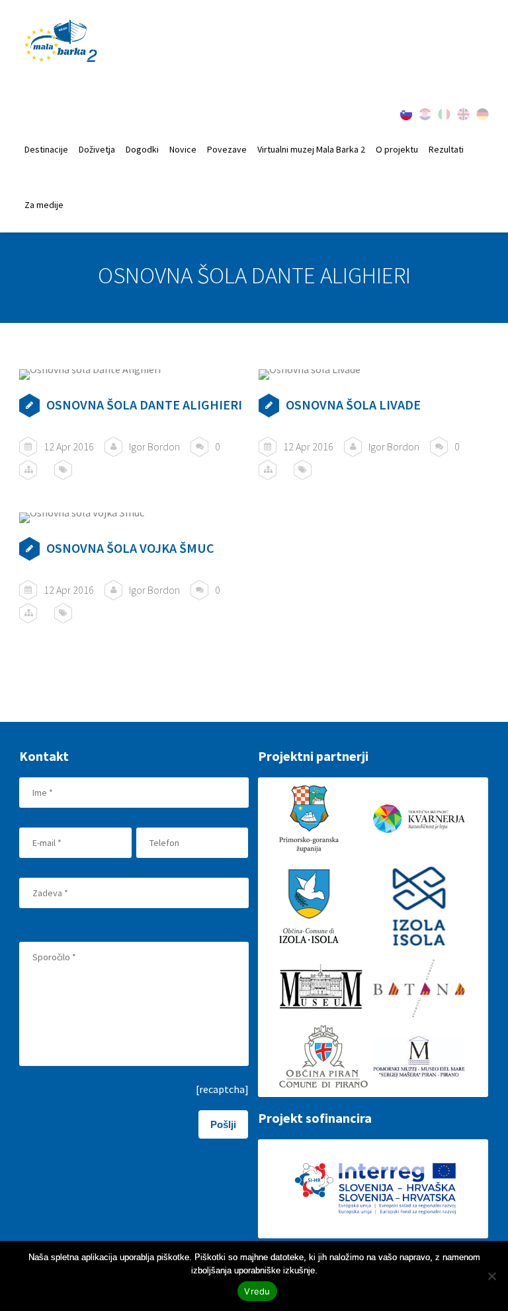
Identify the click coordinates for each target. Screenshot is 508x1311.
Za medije (44, 205)
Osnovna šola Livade (353, 404)
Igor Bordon (154, 446)
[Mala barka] (61, 42)
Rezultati (446, 149)
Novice (182, 149)
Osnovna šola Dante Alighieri (144, 404)
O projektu (397, 149)
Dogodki (142, 149)
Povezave (227, 149)
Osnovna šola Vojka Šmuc (130, 548)
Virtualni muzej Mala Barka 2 (311, 149)
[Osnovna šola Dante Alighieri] (134, 374)
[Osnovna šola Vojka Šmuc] (134, 518)
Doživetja (97, 149)
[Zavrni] (491, 1276)
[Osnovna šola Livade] (373, 374)
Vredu (257, 1291)
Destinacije (46, 149)
